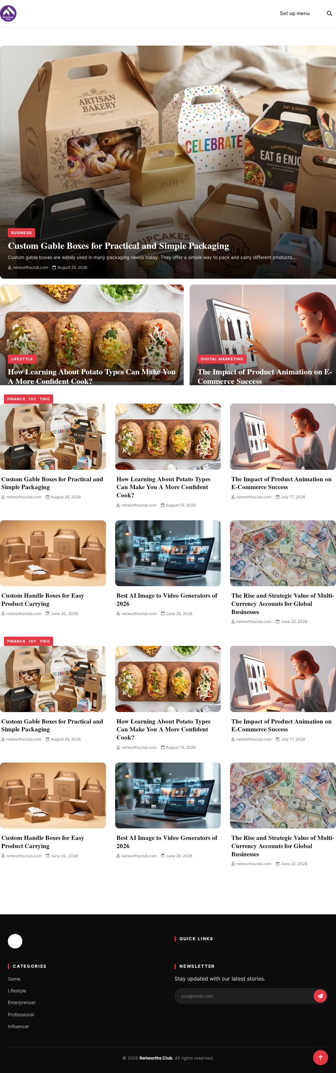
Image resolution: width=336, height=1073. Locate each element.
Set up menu (295, 13)
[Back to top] (320, 1057)
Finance (16, 399)
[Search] (329, 13)
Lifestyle (22, 359)
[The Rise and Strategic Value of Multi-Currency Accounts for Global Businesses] (283, 553)
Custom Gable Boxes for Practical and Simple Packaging (52, 482)
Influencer (18, 1026)
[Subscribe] (320, 996)
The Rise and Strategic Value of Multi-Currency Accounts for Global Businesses (282, 603)
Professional (21, 1014)
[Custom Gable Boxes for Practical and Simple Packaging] (53, 437)
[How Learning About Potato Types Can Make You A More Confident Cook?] (92, 323)
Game (14, 979)
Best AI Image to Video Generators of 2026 (166, 599)
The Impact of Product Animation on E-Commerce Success (281, 482)
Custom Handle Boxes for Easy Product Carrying (42, 599)
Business (21, 232)
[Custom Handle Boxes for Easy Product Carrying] (53, 553)
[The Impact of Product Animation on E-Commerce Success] (283, 437)
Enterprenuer (22, 1002)
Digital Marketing (222, 359)
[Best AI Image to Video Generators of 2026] (168, 553)
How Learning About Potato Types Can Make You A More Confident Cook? (163, 486)
